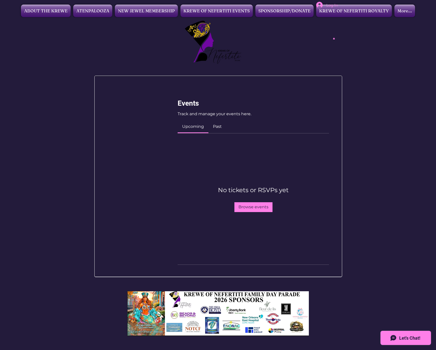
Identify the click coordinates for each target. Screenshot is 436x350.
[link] (193, 126)
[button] (334, 38)
